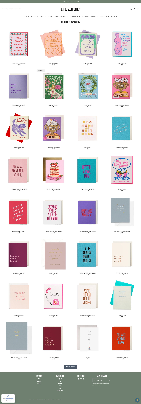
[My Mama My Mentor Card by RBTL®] (19, 170)
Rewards (5, 9)
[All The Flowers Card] (87, 44)
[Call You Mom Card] (53, 296)
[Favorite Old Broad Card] (19, 296)
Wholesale (39, 381)
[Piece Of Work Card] (122, 44)
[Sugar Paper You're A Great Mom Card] (122, 212)
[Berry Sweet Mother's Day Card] (53, 170)
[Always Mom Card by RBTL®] (87, 170)
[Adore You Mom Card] (53, 44)
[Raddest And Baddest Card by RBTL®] (87, 254)
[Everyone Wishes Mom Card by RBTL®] (53, 212)
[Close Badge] (14, 394)
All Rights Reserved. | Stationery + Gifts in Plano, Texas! (52, 399)
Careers (60, 383)
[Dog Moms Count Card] (19, 128)
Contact (17, 9)
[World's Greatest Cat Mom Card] (53, 128)
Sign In (60, 378)
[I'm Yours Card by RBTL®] (122, 128)
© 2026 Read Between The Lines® (36, 399)
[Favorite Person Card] (53, 254)
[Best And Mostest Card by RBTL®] (87, 296)
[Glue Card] (87, 338)
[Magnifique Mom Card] (53, 86)
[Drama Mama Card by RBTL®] (19, 212)
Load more (70, 366)
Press (60, 386)
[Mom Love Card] (122, 296)
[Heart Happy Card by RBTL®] (122, 338)
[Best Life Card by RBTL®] (19, 254)
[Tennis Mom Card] (87, 86)
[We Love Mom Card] (122, 170)
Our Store (60, 381)
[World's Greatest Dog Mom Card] (122, 86)
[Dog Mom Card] (87, 128)
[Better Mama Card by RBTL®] (19, 86)
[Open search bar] (131, 9)
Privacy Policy (60, 390)
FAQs (60, 388)
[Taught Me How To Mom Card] (19, 44)
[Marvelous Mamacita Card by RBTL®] (87, 212)
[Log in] (134, 9)
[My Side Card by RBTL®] (53, 338)
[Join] (109, 380)
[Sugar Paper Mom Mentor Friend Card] (19, 338)
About (11, 9)
